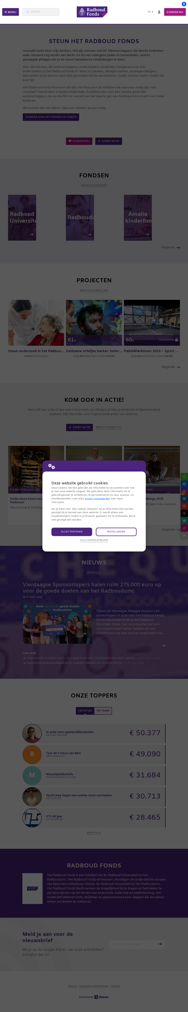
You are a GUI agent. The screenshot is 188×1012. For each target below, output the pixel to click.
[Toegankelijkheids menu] (184, 4)
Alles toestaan (72, 531)
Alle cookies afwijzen (94, 540)
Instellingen (116, 531)
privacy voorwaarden (97, 498)
